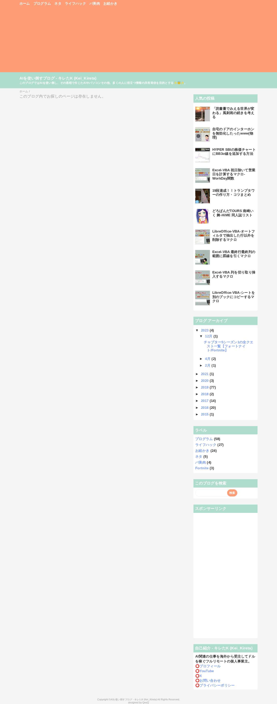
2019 (205, 387)
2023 (205, 330)
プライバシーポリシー (217, 685)
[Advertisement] (138, 41)
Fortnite (202, 468)
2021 (205, 374)
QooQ (145, 702)
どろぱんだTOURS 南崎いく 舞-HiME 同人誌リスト (233, 213)
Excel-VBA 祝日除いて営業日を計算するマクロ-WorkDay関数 (234, 174)
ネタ (57, 3)
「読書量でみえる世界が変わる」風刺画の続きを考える (233, 113)
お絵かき (110, 3)
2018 (205, 394)
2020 (205, 381)
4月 (208, 359)
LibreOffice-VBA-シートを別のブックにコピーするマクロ (233, 297)
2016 (205, 408)
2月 (208, 365)
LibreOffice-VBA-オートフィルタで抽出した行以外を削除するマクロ (233, 235)
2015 (205, 414)
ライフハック (75, 3)
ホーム (24, 3)
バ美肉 (94, 3)
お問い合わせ (210, 680)
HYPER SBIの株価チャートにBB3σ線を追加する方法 (234, 152)
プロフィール (210, 666)
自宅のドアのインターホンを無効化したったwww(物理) (233, 133)
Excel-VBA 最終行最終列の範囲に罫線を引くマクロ (234, 254)
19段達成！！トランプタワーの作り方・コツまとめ (233, 193)
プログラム (42, 3)
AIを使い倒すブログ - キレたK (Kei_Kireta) (58, 78)
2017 (205, 401)
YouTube (207, 671)
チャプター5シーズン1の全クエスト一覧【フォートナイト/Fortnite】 (228, 346)
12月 (209, 336)
